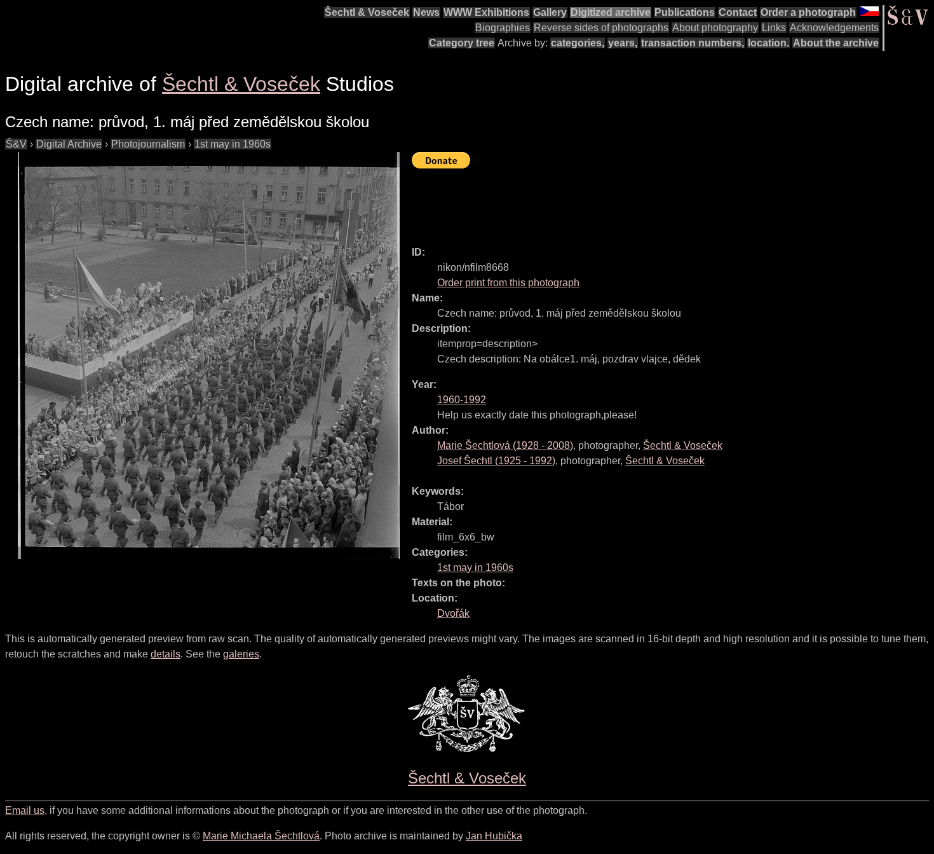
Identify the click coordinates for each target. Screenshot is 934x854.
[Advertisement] (643, 201)
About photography (715, 27)
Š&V (16, 144)
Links (774, 27)
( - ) (505, 445)
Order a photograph (808, 12)
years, (622, 43)
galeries (241, 654)
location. (768, 43)
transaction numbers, (692, 43)
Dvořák (453, 613)
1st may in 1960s (232, 144)
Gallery (550, 12)
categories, (577, 43)
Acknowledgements (834, 27)
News (426, 12)
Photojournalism (148, 144)
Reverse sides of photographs (601, 27)
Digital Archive (69, 144)
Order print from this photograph (508, 282)
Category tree (461, 43)
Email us (24, 810)
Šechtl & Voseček (367, 12)
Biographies (502, 27)
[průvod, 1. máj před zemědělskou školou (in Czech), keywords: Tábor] (208, 355)
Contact (738, 12)
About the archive (836, 43)
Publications (684, 12)
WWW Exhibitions (486, 12)
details (165, 654)
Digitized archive (611, 12)
